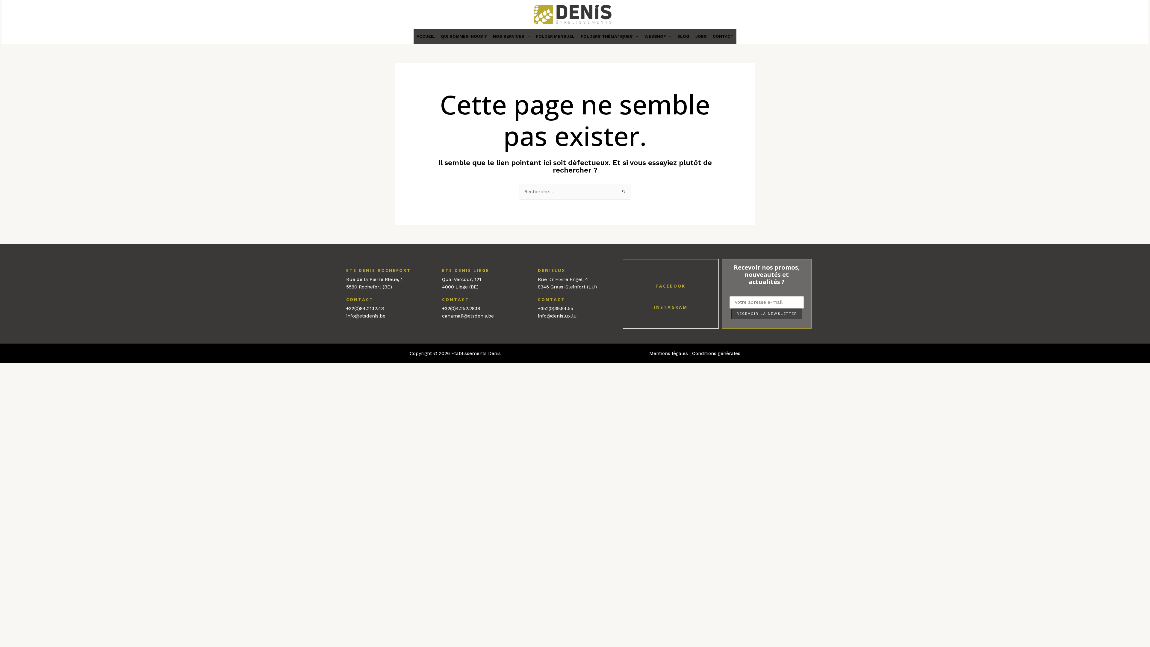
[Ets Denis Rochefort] (340, 270)
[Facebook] (671, 278)
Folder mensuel (555, 36)
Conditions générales (716, 353)
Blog (683, 36)
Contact (723, 36)
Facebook (671, 286)
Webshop (655, 36)
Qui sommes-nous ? (464, 36)
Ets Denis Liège (465, 270)
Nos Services (508, 36)
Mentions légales (668, 353)
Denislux (551, 270)
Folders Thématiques (607, 36)
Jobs (701, 36)
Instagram (671, 307)
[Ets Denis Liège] (436, 270)
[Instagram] (671, 299)
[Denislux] (532, 270)
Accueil (426, 36)
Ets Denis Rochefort (378, 270)
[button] (527, 36)
